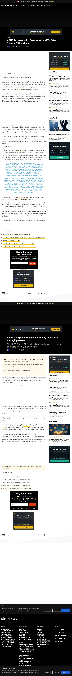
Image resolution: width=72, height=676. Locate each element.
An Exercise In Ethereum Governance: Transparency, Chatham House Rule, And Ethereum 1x (24, 237)
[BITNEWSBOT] (7, 5)
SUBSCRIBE (32, 263)
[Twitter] (56, 633)
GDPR (44, 138)
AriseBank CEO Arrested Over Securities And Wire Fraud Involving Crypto (19, 246)
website (25, 129)
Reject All (56, 672)
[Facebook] (34, 293)
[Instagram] (56, 636)
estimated (21, 89)
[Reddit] (56, 642)
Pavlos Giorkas (14, 46)
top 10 (15, 86)
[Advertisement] (23, 62)
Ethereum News (5, 294)
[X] (38, 293)
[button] (69, 5)
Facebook (61, 630)
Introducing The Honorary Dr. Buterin (11, 240)
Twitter (61, 633)
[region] (36, 671)
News (11, 37)
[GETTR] (56, 645)
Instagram (62, 636)
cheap (24, 197)
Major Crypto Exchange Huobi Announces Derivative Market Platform (19, 243)
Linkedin (61, 639)
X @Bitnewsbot (20, 220)
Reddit (60, 642)
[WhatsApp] (44, 293)
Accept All (65, 672)
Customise (47, 672)
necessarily (19, 197)
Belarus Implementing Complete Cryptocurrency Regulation (16, 234)
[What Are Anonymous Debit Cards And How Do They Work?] (59, 125)
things (27, 197)
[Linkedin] (56, 639)
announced (13, 98)
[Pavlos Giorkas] (8, 46)
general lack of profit (18, 150)
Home (8, 37)
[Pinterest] (41, 293)
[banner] (36, 32)
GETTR (60, 645)
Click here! (51, 1)
